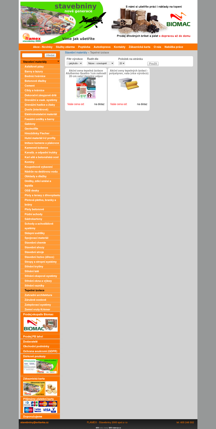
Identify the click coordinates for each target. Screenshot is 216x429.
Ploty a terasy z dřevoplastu (42, 195)
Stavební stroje (34, 252)
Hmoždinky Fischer (37, 133)
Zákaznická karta (139, 47)
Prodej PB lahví (33, 336)
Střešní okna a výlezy (38, 281)
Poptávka (84, 47)
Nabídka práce (174, 47)
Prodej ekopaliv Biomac (38, 314)
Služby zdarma (65, 47)
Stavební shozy (34, 247)
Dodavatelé (30, 341)
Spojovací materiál (36, 238)
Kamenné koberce (36, 148)
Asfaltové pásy (34, 66)
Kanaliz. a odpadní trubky (41, 152)
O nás (157, 47)
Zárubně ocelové (35, 300)
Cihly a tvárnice (34, 90)
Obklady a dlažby (36, 176)
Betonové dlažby (35, 81)
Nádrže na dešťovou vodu (41, 171)
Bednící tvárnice (35, 76)
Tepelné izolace (34, 290)
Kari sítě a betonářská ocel (42, 157)
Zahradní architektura (38, 295)
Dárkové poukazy (34, 356)
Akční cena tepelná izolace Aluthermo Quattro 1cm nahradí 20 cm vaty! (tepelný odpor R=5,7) (86, 75)
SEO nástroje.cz (115, 428)
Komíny (29, 162)
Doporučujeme (32, 416)
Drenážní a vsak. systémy (41, 100)
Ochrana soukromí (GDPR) (40, 351)
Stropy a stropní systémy (41, 262)
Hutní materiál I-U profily (40, 138)
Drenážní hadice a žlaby (40, 105)
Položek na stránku (130, 59)
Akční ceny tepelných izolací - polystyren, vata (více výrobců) (128, 72)
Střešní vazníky (34, 285)
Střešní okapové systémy (41, 276)
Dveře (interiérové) (36, 109)
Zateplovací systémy (38, 305)
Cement (30, 85)
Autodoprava (102, 47)
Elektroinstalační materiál (41, 114)
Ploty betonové (34, 209)
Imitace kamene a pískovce (42, 143)
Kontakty (119, 47)
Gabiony (30, 124)
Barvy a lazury (34, 71)
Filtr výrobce (75, 59)
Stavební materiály (76, 52)
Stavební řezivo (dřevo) (39, 257)
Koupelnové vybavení (38, 167)
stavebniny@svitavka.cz (34, 422)
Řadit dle (92, 59)
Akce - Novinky (42, 47)
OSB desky (32, 190)
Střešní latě (32, 271)
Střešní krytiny (34, 266)
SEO (97, 428)
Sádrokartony (33, 219)
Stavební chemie (35, 242)
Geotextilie (31, 128)
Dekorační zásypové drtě (41, 95)
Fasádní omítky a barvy (39, 119)
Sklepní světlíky (35, 233)
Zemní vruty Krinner (37, 309)
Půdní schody (34, 214)
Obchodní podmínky (36, 346)
